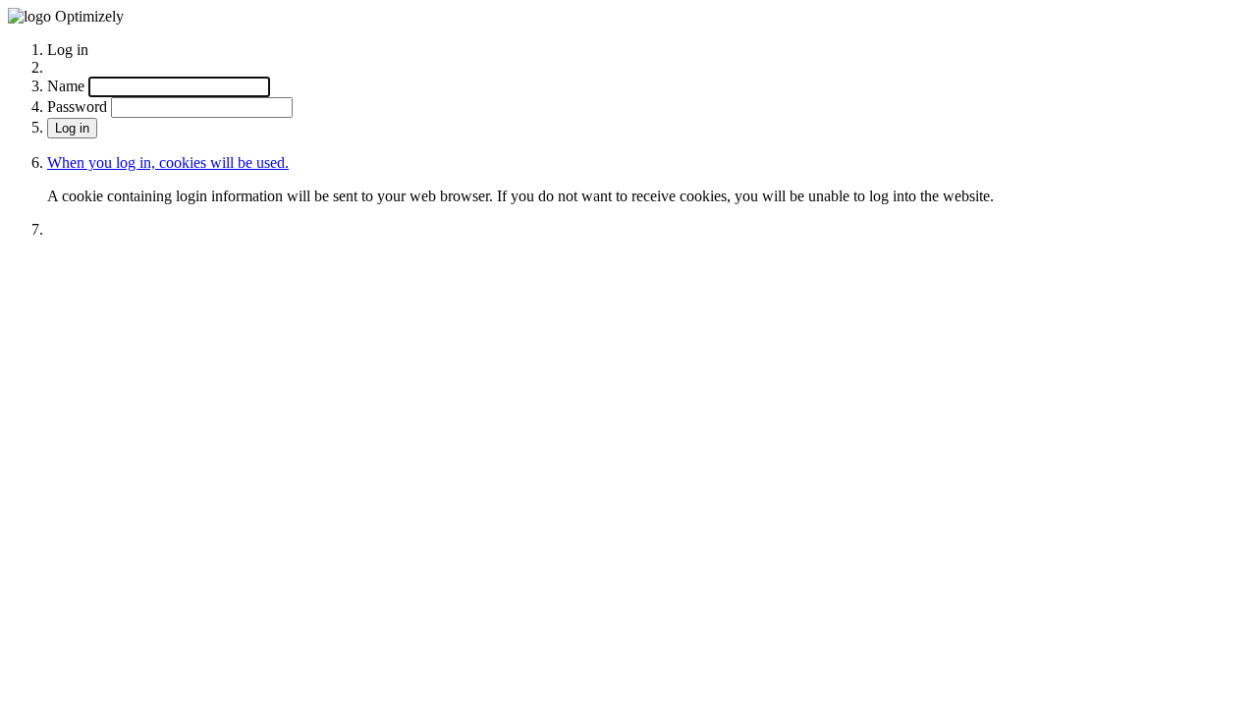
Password (77, 106)
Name (65, 86)
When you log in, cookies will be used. (168, 162)
